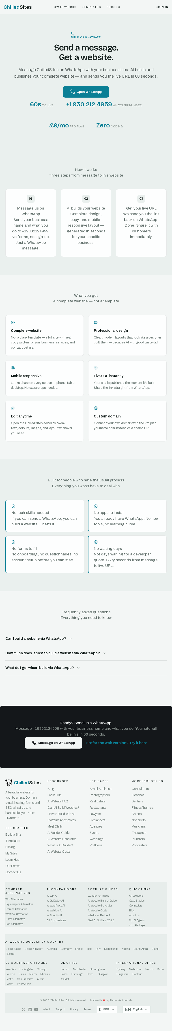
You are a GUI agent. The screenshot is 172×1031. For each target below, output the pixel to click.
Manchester (79, 969)
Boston (9, 984)
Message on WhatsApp (56, 743)
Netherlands (111, 948)
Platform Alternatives (61, 820)
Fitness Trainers (142, 807)
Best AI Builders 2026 (101, 920)
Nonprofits (139, 820)
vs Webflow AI (54, 910)
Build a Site (13, 834)
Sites (18, 7)
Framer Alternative (16, 909)
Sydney (120, 969)
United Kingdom (33, 948)
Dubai (160, 969)
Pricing (113, 7)
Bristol (90, 974)
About (46, 1009)
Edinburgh (77, 974)
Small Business (100, 789)
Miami (33, 974)
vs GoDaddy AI (55, 900)
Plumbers (138, 839)
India (89, 948)
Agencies (96, 826)
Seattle (9, 979)
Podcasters (139, 845)
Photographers (100, 795)
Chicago (41, 969)
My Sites (11, 853)
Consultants (140, 789)
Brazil (155, 948)
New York (10, 969)
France (79, 948)
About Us (134, 915)
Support (59, 1009)
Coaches (138, 795)
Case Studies (136, 900)
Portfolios (96, 845)
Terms (87, 1009)
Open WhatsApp (89, 92)
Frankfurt (137, 974)
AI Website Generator (61, 839)
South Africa (140, 948)
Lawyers (95, 814)
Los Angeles (26, 969)
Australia (52, 948)
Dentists (137, 801)
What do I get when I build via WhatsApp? (39, 668)
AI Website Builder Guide (102, 900)
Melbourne (135, 969)
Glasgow (103, 974)
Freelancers (97, 820)
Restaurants (98, 807)
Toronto (149, 969)
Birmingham (97, 969)
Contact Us (13, 872)
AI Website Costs (58, 851)
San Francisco (25, 979)
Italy (98, 948)
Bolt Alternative (14, 924)
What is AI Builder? (60, 845)
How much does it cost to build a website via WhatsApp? (52, 653)
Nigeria (126, 948)
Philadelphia (24, 984)
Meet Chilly (54, 826)
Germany (66, 948)
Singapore (122, 974)
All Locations (136, 895)
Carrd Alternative (15, 919)
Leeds (64, 974)
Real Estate (97, 801)
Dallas (22, 974)
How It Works (64, 7)
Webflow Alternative (16, 914)
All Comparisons (56, 920)
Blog (50, 789)
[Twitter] (23, 1009)
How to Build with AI (61, 814)
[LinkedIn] (30, 1009)
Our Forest (12, 866)
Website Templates (98, 895)
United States (13, 948)
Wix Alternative (14, 899)
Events (94, 832)
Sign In (162, 7)
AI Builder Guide (58, 832)
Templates (91, 7)
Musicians (139, 826)
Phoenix (45, 974)
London (65, 969)
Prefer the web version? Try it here (116, 743)
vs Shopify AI (54, 915)
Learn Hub (12, 859)
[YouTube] (36, 1009)
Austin (40, 979)
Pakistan (10, 953)
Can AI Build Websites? (63, 807)
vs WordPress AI (56, 905)
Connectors (135, 905)
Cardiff (65, 979)
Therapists (139, 832)
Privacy (74, 1009)
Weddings (96, 839)
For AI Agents (136, 920)
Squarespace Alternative (19, 904)
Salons (137, 814)
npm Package (137, 925)
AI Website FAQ (57, 801)
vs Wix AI (52, 895)
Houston (10, 974)
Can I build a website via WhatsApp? (35, 638)
